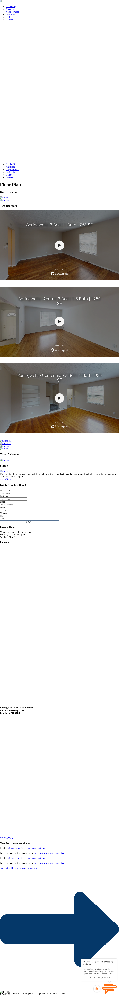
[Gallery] (5, 197)
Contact (9, 19)
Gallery (9, 17)
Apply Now (5, 479)
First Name (5, 490)
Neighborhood (12, 12)
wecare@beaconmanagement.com (50, 853)
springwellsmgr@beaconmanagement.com (26, 848)
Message (4, 513)
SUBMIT (29, 522)
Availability (11, 6)
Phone (3, 507)
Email (2, 502)
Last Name (5, 496)
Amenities (10, 9)
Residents (10, 14)
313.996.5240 (6, 838)
